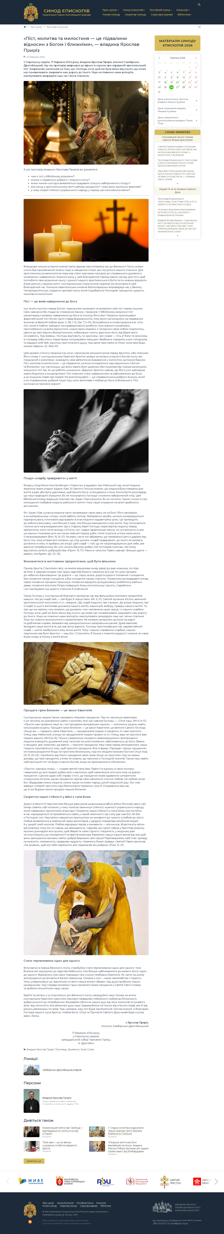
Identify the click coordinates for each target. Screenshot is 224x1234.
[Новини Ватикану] (203, 1181)
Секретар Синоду (68, 1206)
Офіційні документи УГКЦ (187, 1207)
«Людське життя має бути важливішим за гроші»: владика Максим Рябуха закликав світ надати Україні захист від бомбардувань (128, 1147)
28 (183, 87)
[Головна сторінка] (25, 26)
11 (165, 77)
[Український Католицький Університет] (137, 1181)
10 (159, 77)
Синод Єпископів (65, 1203)
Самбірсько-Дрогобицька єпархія (62, 1070)
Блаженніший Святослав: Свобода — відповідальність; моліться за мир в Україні (63, 1130)
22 (189, 82)
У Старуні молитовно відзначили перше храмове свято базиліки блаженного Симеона (126, 1130)
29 (189, 87)
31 (159, 92)
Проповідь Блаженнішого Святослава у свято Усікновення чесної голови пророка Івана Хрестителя (177, 163)
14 (184, 77)
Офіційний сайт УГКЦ (185, 1204)
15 (190, 77)
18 (165, 82)
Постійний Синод (85, 1203)
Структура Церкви (89, 1206)
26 (171, 87)
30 (195, 87)
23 (196, 82)
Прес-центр (48, 1203)
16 (196, 77)
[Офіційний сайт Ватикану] (170, 1181)
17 (159, 82)
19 (171, 82)
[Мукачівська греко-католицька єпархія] (70, 1181)
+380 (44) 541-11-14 (161, 1223)
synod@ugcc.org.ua (179, 1223)
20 (177, 82)
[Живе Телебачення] (30, 1181)
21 (184, 82)
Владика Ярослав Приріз (40, 1049)
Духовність (74, 1049)
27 (177, 87)
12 (171, 77)
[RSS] (30, 1222)
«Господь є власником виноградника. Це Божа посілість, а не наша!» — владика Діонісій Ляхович (177, 212)
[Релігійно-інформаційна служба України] (105, 1181)
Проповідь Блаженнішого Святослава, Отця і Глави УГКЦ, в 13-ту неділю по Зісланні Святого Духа (177, 201)
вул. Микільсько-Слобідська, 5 (167, 1220)
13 (177, 77)
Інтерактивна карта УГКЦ (187, 1210)
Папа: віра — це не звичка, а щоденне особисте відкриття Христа (60, 1145)
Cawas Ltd (59, 1215)
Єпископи (101, 1203)
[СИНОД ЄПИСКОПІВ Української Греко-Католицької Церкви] (31, 12)
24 (159, 87)
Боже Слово (87, 1049)
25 (165, 87)
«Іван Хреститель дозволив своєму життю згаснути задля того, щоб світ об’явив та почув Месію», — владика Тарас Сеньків (176, 174)
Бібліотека (106, 1206)
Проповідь (61, 1049)
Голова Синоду (50, 1206)
